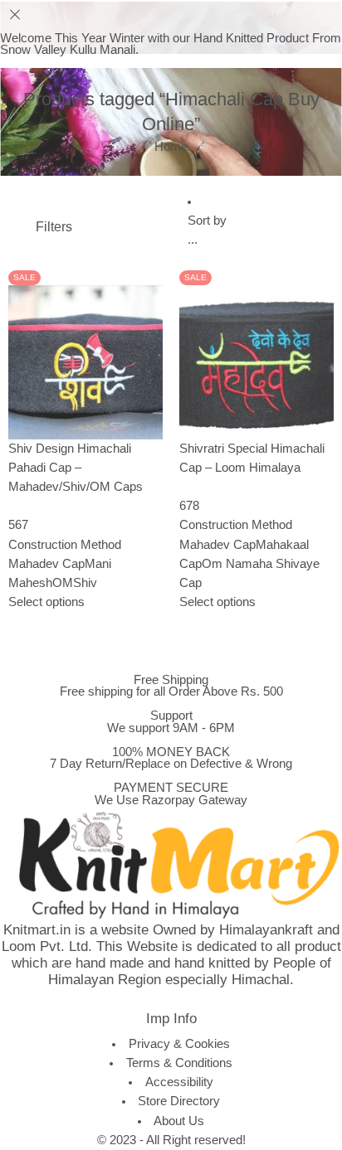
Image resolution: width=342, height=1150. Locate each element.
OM (62, 583)
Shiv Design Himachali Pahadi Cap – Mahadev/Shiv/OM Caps (75, 467)
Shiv (85, 583)
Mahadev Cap (46, 563)
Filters (52, 227)
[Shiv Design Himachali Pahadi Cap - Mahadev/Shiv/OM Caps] (85, 360)
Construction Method (64, 544)
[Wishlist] (42, 271)
